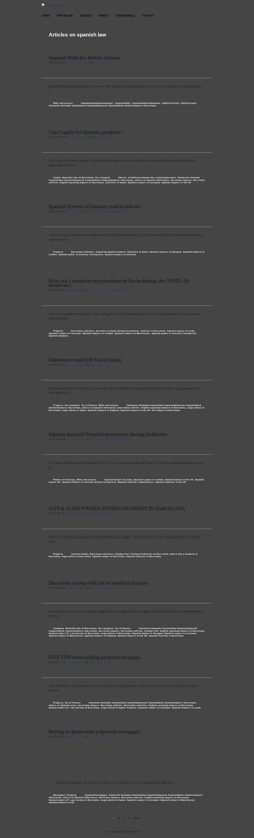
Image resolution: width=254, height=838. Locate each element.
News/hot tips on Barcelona (78, 177)
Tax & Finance (89, 405)
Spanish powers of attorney (120, 254)
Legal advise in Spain (74, 410)
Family (57, 177)
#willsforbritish (170, 103)
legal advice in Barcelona (76, 556)
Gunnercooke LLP (59, 633)
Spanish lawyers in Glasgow (165, 252)
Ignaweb (144, 832)
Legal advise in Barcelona (116, 633)
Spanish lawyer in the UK (179, 479)
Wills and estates (63, 103)
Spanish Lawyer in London (148, 479)
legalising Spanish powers (111, 252)
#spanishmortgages (96, 795)
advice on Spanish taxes (63, 705)
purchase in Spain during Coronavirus (117, 331)
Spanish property (58, 336)
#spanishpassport (166, 177)
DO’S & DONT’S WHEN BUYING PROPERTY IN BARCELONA (117, 508)
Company (58, 628)
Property (58, 252)
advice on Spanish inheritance (152, 180)
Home (46, 15)
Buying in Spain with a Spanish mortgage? (94, 731)
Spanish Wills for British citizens (84, 57)
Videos (104, 15)
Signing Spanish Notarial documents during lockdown (108, 434)
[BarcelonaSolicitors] (55, 5)
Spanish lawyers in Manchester (132, 333)
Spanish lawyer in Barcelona (108, 556)
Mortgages (59, 795)
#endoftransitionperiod (141, 177)
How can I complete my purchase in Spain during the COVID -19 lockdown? (119, 283)
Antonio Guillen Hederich (109, 211)
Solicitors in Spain (115, 182)
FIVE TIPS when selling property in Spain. (95, 657)
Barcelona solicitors (83, 252)
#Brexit (122, 177)
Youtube (201, 4)
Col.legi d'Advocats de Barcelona (149, 554)
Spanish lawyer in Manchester (66, 636)
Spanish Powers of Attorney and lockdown (94, 206)
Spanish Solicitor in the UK (170, 482)
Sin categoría (102, 177)
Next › (137, 818)
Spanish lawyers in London (97, 333)
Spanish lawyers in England (103, 410)
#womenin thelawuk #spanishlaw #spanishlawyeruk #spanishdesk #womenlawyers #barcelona (102, 105)
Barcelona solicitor (129, 408)
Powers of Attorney (64, 479)
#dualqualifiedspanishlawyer (97, 103)
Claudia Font (104, 62)
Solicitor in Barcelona (153, 331)
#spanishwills (122, 103)
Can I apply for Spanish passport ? (86, 132)
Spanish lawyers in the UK (176, 182)
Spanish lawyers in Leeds (186, 708)
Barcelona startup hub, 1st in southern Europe (98, 583)
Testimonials (125, 15)
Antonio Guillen (80, 554)
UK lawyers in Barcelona (166, 410)
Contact (148, 15)
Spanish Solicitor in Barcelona (143, 556)
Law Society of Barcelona (85, 633)
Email (208, 4)
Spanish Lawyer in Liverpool (144, 182)
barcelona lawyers (181, 180)
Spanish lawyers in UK (61, 802)
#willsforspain (188, 103)
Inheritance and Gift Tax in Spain (85, 359)
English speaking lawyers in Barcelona (82, 182)
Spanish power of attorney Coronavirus (80, 254)
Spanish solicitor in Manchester (136, 482)
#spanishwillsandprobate (146, 103)
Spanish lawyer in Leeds (181, 331)
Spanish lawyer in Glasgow (147, 633)
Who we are (65, 15)
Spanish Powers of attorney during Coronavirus (89, 482)
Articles (86, 15)
